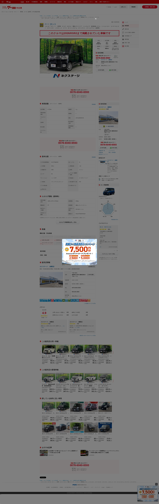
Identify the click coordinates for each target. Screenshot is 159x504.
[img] (95, 18)
